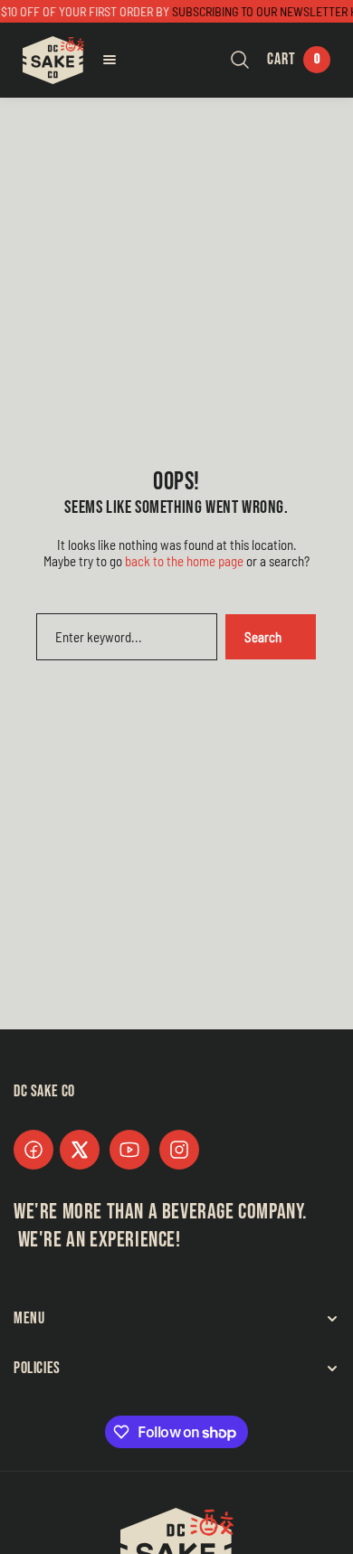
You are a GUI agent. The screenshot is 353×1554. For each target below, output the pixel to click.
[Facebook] (33, 1150)
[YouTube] (129, 1150)
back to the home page (184, 561)
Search (262, 637)
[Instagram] (179, 1150)
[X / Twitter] (80, 1150)
